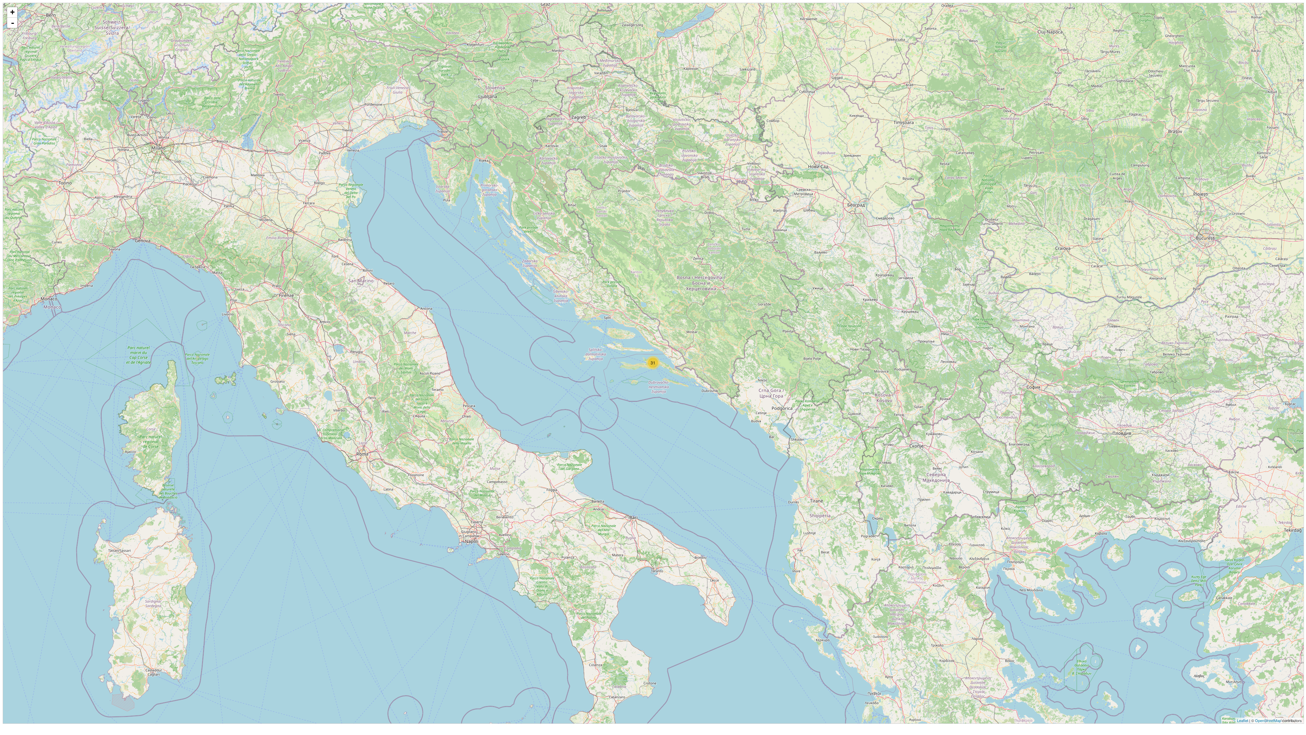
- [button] (12, 23)
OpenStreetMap (1268, 720)
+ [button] (12, 12)
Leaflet (1242, 720)
